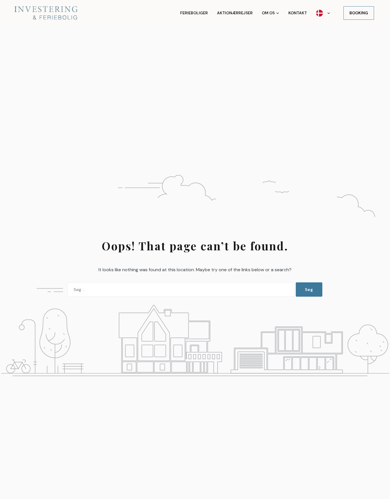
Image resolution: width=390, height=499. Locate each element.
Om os (268, 12)
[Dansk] (323, 13)
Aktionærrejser (235, 12)
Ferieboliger (194, 12)
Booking (358, 12)
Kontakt (297, 12)
